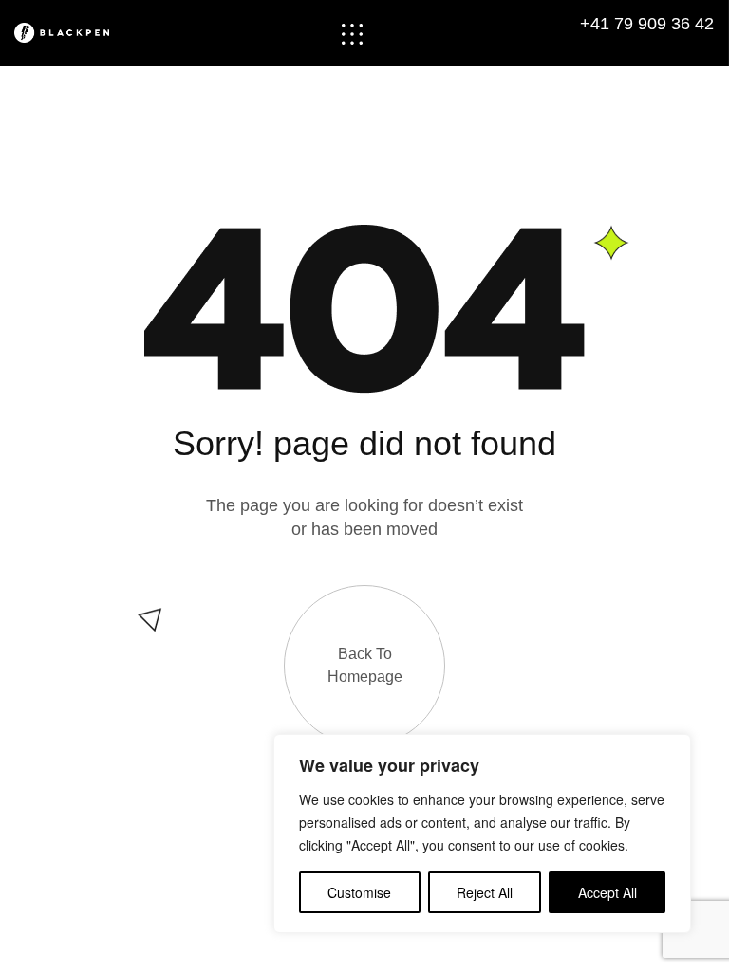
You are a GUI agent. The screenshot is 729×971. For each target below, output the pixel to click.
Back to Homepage (364, 665)
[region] (482, 833)
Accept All (607, 892)
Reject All (485, 892)
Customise (359, 892)
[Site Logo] (73, 33)
